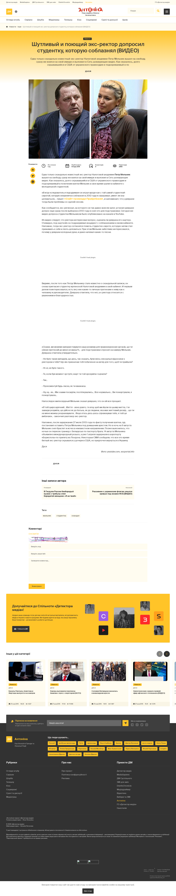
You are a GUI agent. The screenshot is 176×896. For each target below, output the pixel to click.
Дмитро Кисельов (131, 743)
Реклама (66, 778)
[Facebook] (32, 169)
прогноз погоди (74, 754)
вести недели (147, 743)
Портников (82, 749)
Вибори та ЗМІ (123, 797)
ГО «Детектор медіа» (162, 2)
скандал (75, 515)
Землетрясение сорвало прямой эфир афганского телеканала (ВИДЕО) (149, 692)
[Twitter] (32, 175)
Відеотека (121, 793)
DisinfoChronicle (64, 2)
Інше (19, 27)
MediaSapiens (25, 2)
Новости (12, 27)
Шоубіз (40, 20)
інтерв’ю (163, 749)
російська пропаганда (67, 743)
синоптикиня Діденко (57, 754)
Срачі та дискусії (110, 20)
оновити (34, 534)
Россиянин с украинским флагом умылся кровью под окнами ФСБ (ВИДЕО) (112, 492)
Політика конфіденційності (74, 774)
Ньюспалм (122, 808)
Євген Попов (161, 743)
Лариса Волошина (132, 749)
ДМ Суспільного (38, 2)
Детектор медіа (11, 2)
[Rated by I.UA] (82, 861)
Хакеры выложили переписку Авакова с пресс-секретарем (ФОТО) (65, 692)
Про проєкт (67, 771)
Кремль (118, 743)
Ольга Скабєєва (106, 743)
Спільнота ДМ (23, 629)
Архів (125, 20)
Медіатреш (54, 20)
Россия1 (52, 743)
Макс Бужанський (114, 749)
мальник (47, 515)
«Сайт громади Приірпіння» (83, 198)
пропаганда (91, 743)
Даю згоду (88, 891)
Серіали (28, 20)
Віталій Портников (149, 749)
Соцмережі (91, 20)
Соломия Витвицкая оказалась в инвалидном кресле (105, 692)
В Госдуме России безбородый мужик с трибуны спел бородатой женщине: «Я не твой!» (60, 493)
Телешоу (68, 20)
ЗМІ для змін (51, 2)
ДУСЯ (88, 71)
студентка (61, 515)
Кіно (79, 20)
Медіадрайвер (77, 2)
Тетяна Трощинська (67, 749)
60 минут (52, 749)
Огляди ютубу (13, 20)
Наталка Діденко (91, 754)
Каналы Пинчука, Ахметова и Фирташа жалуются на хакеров (22, 692)
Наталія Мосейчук (97, 749)
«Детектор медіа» (18, 824)
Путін (81, 743)
